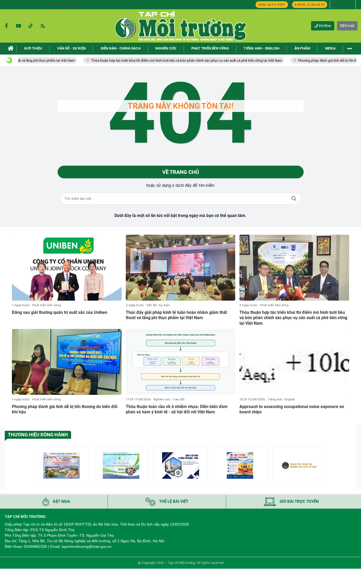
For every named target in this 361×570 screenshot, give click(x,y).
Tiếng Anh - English (281, 399)
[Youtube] (18, 26)
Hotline (324, 26)
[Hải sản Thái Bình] (240, 465)
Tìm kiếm (293, 199)
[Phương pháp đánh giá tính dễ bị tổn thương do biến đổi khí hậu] (67, 362)
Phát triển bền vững (46, 305)
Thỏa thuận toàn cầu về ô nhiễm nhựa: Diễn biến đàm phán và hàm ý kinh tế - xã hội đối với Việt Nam (177, 409)
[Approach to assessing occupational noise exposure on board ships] (294, 362)
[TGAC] (299, 465)
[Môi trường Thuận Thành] (121, 465)
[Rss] (43, 26)
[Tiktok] (30, 26)
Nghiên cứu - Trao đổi (169, 399)
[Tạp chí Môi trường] (180, 26)
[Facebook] (6, 26)
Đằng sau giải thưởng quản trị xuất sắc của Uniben (59, 312)
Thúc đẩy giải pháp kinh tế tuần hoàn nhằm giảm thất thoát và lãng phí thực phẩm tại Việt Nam (176, 315)
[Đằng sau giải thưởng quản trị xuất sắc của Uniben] (67, 268)
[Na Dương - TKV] (62, 465)
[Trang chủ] (11, 49)
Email (349, 26)
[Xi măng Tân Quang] (181, 465)
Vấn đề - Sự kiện (158, 305)
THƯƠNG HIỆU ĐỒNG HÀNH (38, 434)
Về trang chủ (180, 172)
